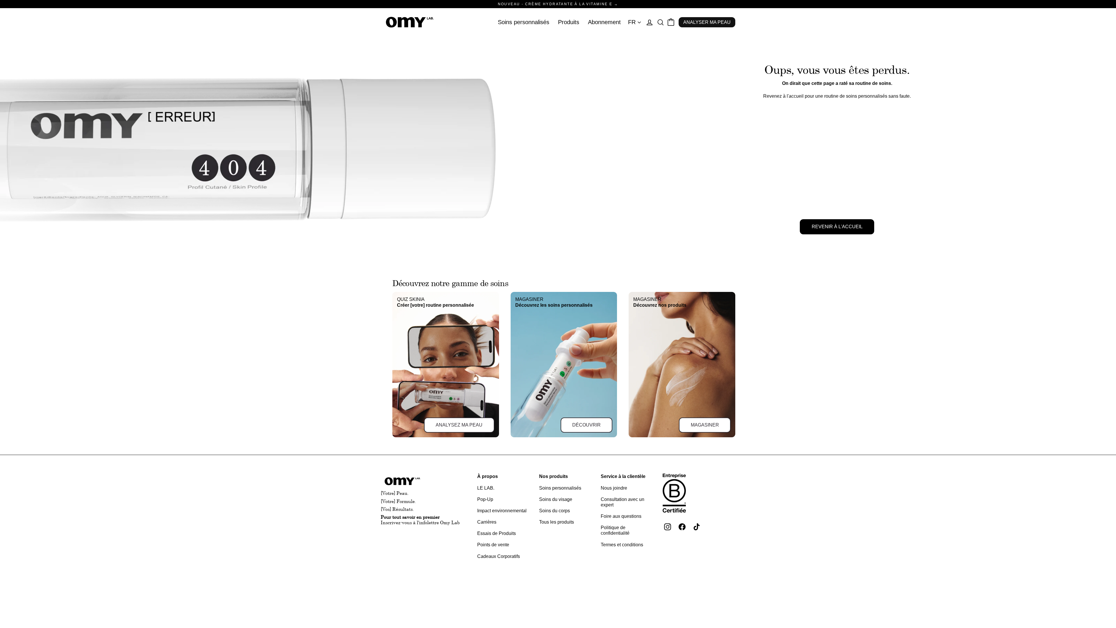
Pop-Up (485, 499)
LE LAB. (485, 488)
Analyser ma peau (707, 22)
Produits (568, 22)
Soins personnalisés (523, 22)
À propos (487, 476)
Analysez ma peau (459, 424)
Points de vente (493, 544)
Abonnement (604, 22)
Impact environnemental (502, 510)
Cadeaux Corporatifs (498, 556)
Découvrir (586, 424)
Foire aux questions (621, 516)
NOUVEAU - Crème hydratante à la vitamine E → (558, 4)
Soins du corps (554, 510)
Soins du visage (555, 499)
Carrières (486, 522)
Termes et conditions (622, 544)
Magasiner (705, 424)
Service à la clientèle (623, 476)
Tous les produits (556, 522)
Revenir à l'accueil (837, 226)
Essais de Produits (496, 533)
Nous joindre (614, 488)
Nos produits (553, 476)
